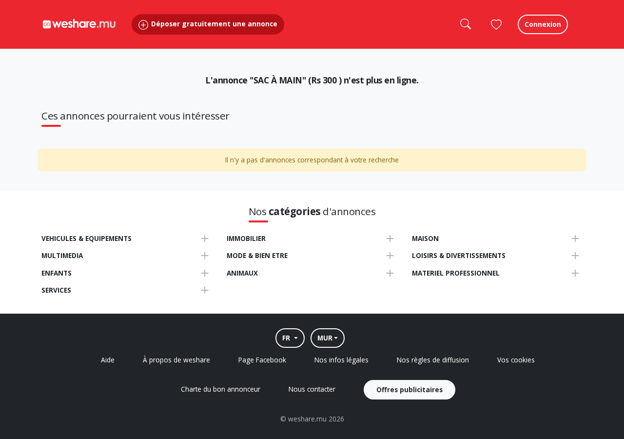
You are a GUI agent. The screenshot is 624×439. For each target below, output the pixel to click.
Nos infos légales (341, 359)
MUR (324, 337)
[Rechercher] (465, 24)
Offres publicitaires (409, 389)
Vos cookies (516, 359)
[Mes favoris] (496, 24)
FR (287, 337)
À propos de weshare (176, 359)
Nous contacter (312, 389)
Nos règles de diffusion (433, 359)
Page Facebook (262, 359)
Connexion (543, 24)
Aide (108, 359)
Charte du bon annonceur (220, 389)
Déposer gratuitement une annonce (213, 23)
